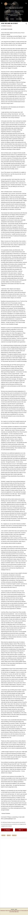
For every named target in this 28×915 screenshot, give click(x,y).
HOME (6, 19)
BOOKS (12, 19)
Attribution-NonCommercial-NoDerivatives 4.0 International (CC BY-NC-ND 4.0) (14, 911)
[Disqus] (14, 855)
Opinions (14, 835)
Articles (3, 835)
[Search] (26, 4)
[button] (26, 24)
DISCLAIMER (19, 19)
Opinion (9, 835)
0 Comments (9, 25)
